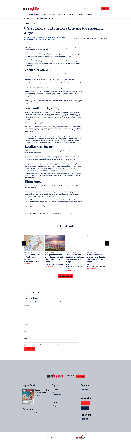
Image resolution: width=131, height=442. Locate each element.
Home (27, 18)
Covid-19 (26, 37)
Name (26, 324)
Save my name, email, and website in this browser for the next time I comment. (45, 345)
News (33, 18)
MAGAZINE (85, 408)
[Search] (99, 8)
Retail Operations (50, 39)
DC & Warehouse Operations (37, 37)
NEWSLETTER (85, 403)
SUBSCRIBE (80, 376)
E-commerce (49, 37)
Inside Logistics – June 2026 (42, 391)
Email (25, 331)
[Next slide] (107, 243)
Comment (27, 305)
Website (26, 338)
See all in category (65, 276)
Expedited (56, 37)
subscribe (105, 8)
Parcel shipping (39, 39)
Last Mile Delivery (29, 39)
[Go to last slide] (24, 243)
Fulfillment (63, 37)
